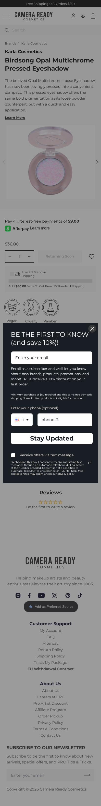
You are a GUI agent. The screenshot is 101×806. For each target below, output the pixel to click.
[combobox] (22, 419)
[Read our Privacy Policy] (90, 463)
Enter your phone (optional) (34, 408)
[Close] (92, 329)
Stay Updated (52, 438)
